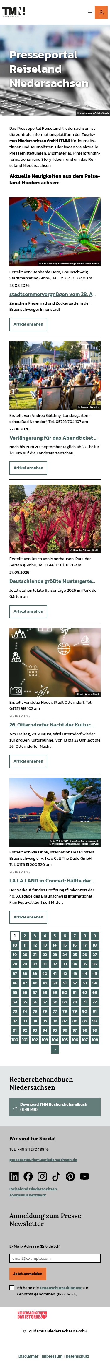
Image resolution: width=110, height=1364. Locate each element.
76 (45, 1011)
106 (75, 1040)
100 (14, 1040)
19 (15, 955)
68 (55, 1002)
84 (35, 1021)
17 (85, 945)
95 (55, 1030)
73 (15, 1011)
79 (74, 1011)
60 (64, 992)
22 (45, 955)
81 (95, 1011)
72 (95, 1002)
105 (65, 1040)
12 (35, 945)
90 (94, 1021)
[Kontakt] (101, 12)
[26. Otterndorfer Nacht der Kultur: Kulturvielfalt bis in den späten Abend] (55, 662)
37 (15, 973)
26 (84, 955)
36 (94, 964)
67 (45, 1002)
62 (84, 992)
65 (25, 1002)
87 (64, 1021)
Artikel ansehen (28, 324)
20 (25, 955)
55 (15, 992)
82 (15, 1021)
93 (35, 1030)
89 (84, 1021)
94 (45, 1030)
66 (35, 1002)
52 (75, 983)
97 (74, 1030)
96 (64, 1030)
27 (95, 955)
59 (55, 992)
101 (25, 1040)
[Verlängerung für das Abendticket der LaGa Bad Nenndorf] (55, 375)
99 (94, 1030)
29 (25, 964)
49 (45, 983)
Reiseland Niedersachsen (33, 1189)
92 (25, 1030)
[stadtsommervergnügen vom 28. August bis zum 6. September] (55, 231)
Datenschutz (77, 1356)
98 (84, 1030)
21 (35, 955)
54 (94, 983)
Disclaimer (28, 1356)
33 (65, 964)
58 (45, 992)
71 (85, 1002)
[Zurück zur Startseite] (13, 12)
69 (64, 1002)
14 (55, 945)
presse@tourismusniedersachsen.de (43, 1160)
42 (64, 973)
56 (25, 992)
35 (85, 964)
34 (74, 964)
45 (94, 973)
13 (45, 945)
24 (64, 955)
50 (55, 983)
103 (45, 1040)
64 (15, 1002)
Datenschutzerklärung (61, 1288)
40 (44, 973)
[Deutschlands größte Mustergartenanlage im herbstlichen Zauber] (55, 519)
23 (55, 955)
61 (75, 992)
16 (75, 945)
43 (74, 973)
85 (45, 1021)
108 (95, 1040)
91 (15, 1030)
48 (35, 983)
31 (45, 964)
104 (55, 1040)
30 (35, 964)
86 (55, 1021)
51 (65, 983)
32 (55, 964)
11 (24, 945)
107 (85, 1040)
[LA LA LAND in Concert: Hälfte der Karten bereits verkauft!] (55, 812)
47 (25, 983)
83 (25, 1021)
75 (35, 1011)
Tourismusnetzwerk (27, 1195)
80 (84, 1011)
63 (94, 992)
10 (15, 945)
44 (84, 973)
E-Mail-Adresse (34, 1246)
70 (74, 1002)
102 (35, 1040)
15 (65, 945)
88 (74, 1021)
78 (64, 1011)
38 (25, 973)
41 (55, 973)
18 (95, 945)
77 (55, 1011)
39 (35, 973)
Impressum (52, 1356)
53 (85, 983)
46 (15, 983)
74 (25, 1011)
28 (15, 964)
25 (75, 955)
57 (35, 992)
